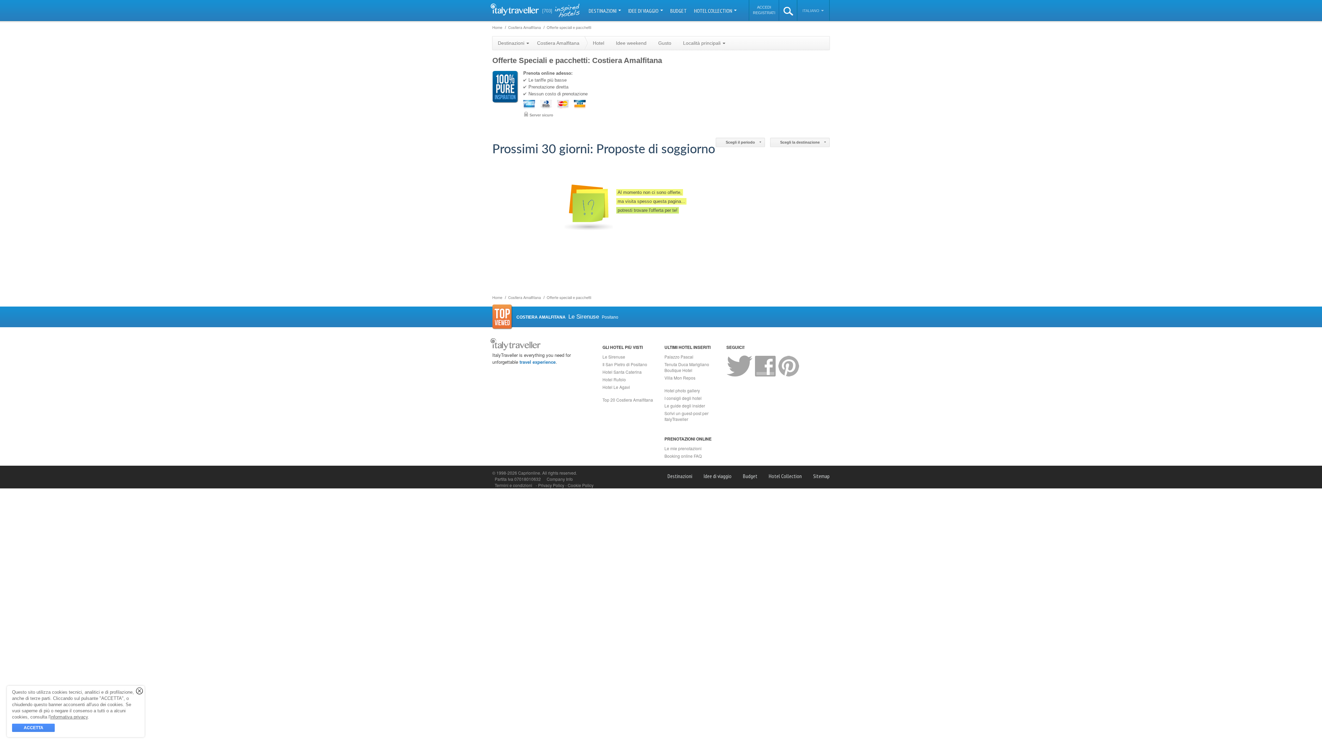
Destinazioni (603, 10)
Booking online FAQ (683, 456)
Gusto (664, 43)
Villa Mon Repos (679, 378)
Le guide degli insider (684, 406)
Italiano (811, 11)
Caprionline (529, 473)
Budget (678, 10)
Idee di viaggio (644, 10)
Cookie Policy (581, 485)
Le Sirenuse (613, 357)
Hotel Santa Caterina (622, 372)
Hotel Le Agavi (616, 387)
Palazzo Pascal (678, 357)
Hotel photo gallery (682, 390)
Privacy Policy (551, 485)
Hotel (598, 43)
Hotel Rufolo (614, 379)
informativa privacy (69, 717)
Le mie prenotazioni (683, 448)
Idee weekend (631, 43)
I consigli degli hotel (683, 398)
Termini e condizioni (513, 485)
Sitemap (821, 476)
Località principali (702, 43)
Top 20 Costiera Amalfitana (627, 400)
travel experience (538, 362)
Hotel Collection (713, 10)
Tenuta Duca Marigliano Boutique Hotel (686, 367)
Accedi (764, 7)
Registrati (764, 13)
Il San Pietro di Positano (624, 364)
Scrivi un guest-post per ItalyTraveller (686, 416)
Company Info (560, 479)
